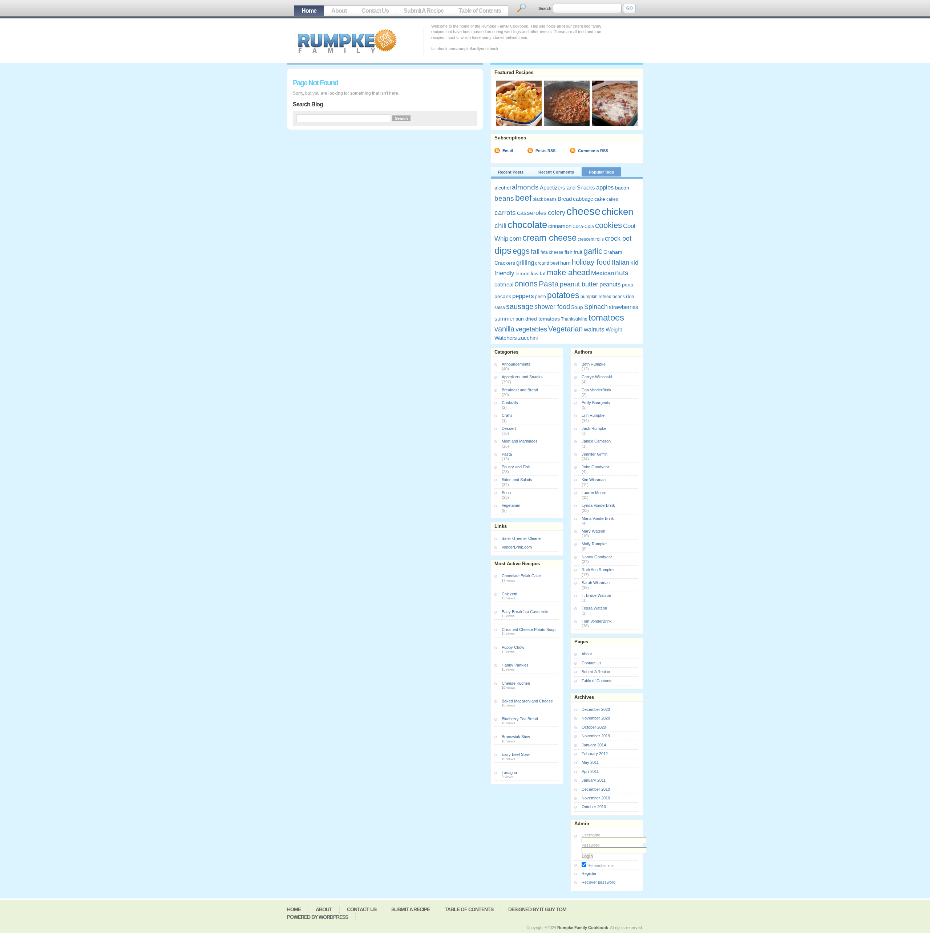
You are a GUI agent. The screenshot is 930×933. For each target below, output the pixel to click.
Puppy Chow (513, 647)
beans (504, 198)
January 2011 (594, 780)
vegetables (531, 329)
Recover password (598, 882)
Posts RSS (545, 150)
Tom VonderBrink (597, 621)
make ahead (568, 272)
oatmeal (503, 284)
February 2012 (595, 753)
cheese (583, 211)
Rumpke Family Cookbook (582, 927)
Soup (577, 307)
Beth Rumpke (594, 364)
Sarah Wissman (596, 582)
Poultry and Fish (516, 467)
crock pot (618, 238)
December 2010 (596, 789)
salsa (499, 307)
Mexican (602, 273)
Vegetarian (565, 329)
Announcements (516, 364)
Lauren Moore (594, 492)
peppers (523, 296)
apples (605, 187)
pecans (502, 296)
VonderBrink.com (517, 547)
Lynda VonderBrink (598, 505)
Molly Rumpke (594, 544)
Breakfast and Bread (520, 390)
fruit (578, 252)
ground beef (547, 263)
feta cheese (552, 252)
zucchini (528, 338)
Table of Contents (479, 11)
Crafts (507, 415)
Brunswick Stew (516, 736)
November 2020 (596, 718)
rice (630, 296)
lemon (522, 273)
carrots (505, 212)
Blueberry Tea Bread (520, 719)
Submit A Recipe (424, 11)
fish (569, 252)
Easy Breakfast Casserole (525, 612)
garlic (592, 251)
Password (590, 845)
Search (544, 8)
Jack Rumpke (594, 428)
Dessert (509, 428)
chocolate (527, 225)
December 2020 (596, 709)
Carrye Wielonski (597, 377)
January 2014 (594, 745)
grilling (525, 262)
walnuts (594, 329)
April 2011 (590, 771)
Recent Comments (556, 172)
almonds (525, 187)
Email (507, 150)
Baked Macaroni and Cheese (527, 701)
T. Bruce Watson (596, 595)
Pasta (549, 284)
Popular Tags (601, 172)
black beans (545, 199)
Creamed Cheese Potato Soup (528, 629)
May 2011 (590, 762)
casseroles (532, 212)
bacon (622, 188)
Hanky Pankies (515, 665)
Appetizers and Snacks (567, 187)
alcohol (502, 188)
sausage (519, 306)
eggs (521, 251)
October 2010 (594, 806)
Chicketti (509, 594)
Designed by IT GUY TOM (537, 909)
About (339, 11)
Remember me (600, 865)
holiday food (591, 262)
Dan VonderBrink (596, 390)
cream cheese (549, 238)
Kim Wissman (594, 479)
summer (504, 318)
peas (627, 285)
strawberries (623, 307)
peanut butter (579, 284)
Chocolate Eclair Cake (521, 576)
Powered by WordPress (317, 917)
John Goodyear (595, 467)
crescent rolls (591, 239)
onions (526, 283)
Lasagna (509, 772)
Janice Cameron (596, 441)
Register (589, 873)
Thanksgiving (574, 319)
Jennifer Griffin (594, 454)
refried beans (612, 296)
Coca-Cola (583, 226)
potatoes (563, 295)
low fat (538, 273)
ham (565, 263)
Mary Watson (593, 531)
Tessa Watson (594, 608)
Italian (620, 262)
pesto (540, 296)
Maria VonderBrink (598, 518)
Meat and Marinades (520, 441)
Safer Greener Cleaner (522, 538)
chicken (617, 212)
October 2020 (594, 727)
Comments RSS (593, 150)
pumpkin (589, 296)
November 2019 (596, 736)
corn (515, 238)
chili (500, 225)
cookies (608, 225)
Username (591, 835)
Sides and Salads (517, 479)
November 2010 (596, 798)
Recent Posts (510, 172)
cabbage (583, 199)
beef (523, 198)
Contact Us (375, 11)
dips (503, 250)
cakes (612, 199)
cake (599, 199)
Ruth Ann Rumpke (598, 569)
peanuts (610, 284)
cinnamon (559, 226)
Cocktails (510, 402)
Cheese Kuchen (516, 683)
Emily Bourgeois (596, 402)
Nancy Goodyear (597, 557)
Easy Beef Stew (516, 754)
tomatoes (606, 317)
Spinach (596, 306)
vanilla (504, 329)
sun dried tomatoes (537, 319)
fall (535, 251)
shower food (552, 306)
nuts (621, 273)
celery (556, 212)
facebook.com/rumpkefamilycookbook (464, 48)
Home (309, 11)
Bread (565, 199)
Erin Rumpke (593, 415)
